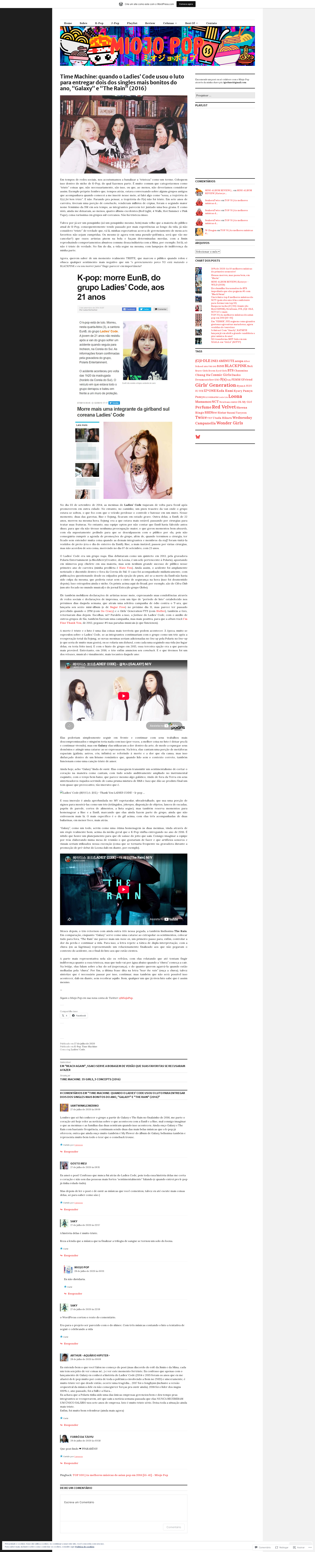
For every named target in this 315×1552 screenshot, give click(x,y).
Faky (229, 380)
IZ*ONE (210, 391)
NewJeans (225, 401)
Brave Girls (201, 370)
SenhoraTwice (213, 200)
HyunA (241, 385)
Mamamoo (203, 402)
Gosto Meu (78, 1163)
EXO (217, 379)
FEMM (236, 379)
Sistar (222, 412)
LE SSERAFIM (211, 397)
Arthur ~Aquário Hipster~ (90, 1355)
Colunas (168, 23)
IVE (201, 390)
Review (150, 23)
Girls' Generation (215, 385)
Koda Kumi (224, 391)
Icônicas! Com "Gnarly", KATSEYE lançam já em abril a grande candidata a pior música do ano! (233, 333)
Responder (71, 1151)
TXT (209, 418)
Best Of (190, 23)
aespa (239, 361)
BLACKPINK (236, 365)
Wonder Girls (229, 423)
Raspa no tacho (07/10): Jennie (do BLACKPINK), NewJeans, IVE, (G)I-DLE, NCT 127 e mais (232, 309)
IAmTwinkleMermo (84, 1105)
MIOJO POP (81, 1267)
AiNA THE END (210, 366)
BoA (250, 366)
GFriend (246, 379)
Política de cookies (84, 1546)
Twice (201, 417)
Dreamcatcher (204, 379)
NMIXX (234, 402)
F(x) (223, 379)
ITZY (249, 385)
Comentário (174, 1527)
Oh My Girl (245, 401)
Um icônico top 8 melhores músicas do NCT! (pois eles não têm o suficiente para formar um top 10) (232, 300)
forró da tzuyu (82, 1436)
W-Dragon (210, 230)
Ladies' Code (78, 1049)
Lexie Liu (223, 397)
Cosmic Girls (221, 375)
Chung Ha (202, 375)
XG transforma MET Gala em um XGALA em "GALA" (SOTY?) (229, 340)
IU (196, 390)
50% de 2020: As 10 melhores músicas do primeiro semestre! (231, 270)
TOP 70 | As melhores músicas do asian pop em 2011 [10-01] (232, 316)
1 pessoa (78, 1145)
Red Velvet (224, 407)
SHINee (211, 412)
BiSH (220, 366)
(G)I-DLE (202, 360)
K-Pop (99, 23)
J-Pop (115, 23)
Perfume (203, 407)
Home (68, 23)
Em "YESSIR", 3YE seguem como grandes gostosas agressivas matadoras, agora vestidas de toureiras (233, 324)
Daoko (236, 375)
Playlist (132, 23)
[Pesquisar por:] (225, 95)
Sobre (83, 23)
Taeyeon (241, 412)
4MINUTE (226, 361)
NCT (215, 402)
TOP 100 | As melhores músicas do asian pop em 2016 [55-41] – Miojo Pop (120, 1475)
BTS (231, 370)
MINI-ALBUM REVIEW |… (219, 190)
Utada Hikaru (222, 418)
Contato (211, 23)
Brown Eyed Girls (217, 370)
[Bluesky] (197, 436)
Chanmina (241, 370)
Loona (235, 396)
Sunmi (231, 412)
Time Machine (89, 1046)
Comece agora (186, 4)
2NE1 (214, 361)
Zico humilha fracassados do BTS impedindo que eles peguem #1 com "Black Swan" (230, 291)
